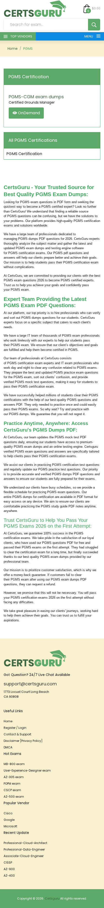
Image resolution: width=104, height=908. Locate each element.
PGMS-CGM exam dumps (36, 97)
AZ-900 (9, 869)
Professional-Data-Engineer (24, 849)
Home (12, 48)
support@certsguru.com (30, 684)
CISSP (8, 862)
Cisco (8, 813)
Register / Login (15, 728)
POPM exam (12, 783)
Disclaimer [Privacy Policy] (23, 741)
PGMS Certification (24, 153)
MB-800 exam (14, 764)
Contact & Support (17, 734)
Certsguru (52, 898)
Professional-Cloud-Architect (25, 843)
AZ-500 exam (14, 796)
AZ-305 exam (14, 777)
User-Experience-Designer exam (27, 770)
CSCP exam (12, 790)
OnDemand (28, 113)
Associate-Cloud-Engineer (24, 856)
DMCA (8, 747)
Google (9, 820)
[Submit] (94, 24)
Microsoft (10, 826)
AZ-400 (9, 875)
